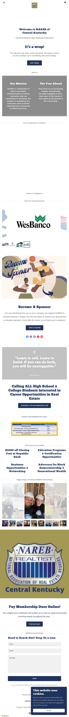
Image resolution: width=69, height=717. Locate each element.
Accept (49, 710)
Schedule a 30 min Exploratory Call (34, 405)
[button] (7, 2)
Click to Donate (34, 328)
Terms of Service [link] (50, 685)
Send (34, 678)
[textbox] (34, 644)
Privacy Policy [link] (40, 685)
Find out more (34, 624)
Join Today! (34, 63)
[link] (34, 2)
